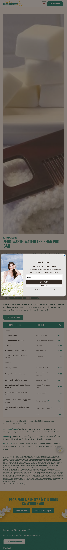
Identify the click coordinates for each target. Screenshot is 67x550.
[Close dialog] (64, 254)
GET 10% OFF (44, 282)
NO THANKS (44, 285)
